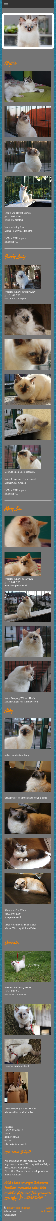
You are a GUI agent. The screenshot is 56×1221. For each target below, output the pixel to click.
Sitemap (26, 1207)
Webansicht (46, 1211)
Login (49, 1207)
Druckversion (14, 1207)
